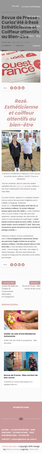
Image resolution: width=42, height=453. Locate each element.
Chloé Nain (34, 449)
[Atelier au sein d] (21, 321)
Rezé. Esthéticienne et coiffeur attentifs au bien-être (21, 113)
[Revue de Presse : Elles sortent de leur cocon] (21, 363)
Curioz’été (20, 186)
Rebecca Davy (13, 449)
